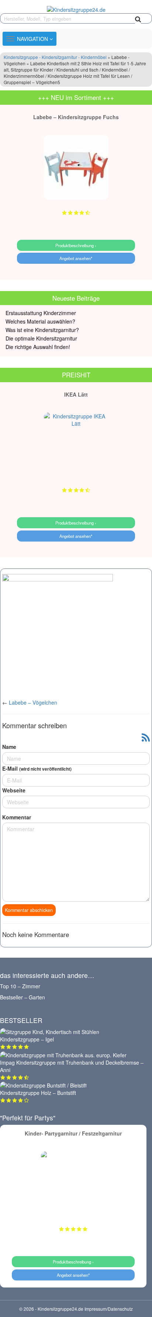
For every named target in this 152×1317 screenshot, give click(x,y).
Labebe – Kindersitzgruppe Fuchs (76, 117)
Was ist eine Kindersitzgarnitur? (42, 329)
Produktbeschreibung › (75, 245)
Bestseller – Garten (22, 997)
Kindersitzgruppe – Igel (27, 1039)
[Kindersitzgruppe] (76, 9)
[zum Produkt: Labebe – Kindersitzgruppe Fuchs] (76, 167)
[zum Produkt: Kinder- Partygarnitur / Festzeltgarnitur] (73, 1183)
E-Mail (37, 768)
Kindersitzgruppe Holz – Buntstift (38, 1092)
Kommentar (16, 817)
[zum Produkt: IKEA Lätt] (76, 444)
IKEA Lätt (76, 394)
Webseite (13, 790)
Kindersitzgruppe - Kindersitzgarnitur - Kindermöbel (55, 57)
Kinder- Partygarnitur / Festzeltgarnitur (73, 1133)
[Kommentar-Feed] (146, 738)
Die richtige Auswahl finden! (38, 346)
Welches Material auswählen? (40, 321)
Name (9, 746)
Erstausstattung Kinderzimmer (41, 313)
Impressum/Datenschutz (108, 1309)
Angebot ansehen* (75, 258)
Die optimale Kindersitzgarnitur (41, 338)
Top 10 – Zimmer (20, 986)
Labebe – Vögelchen (33, 702)
